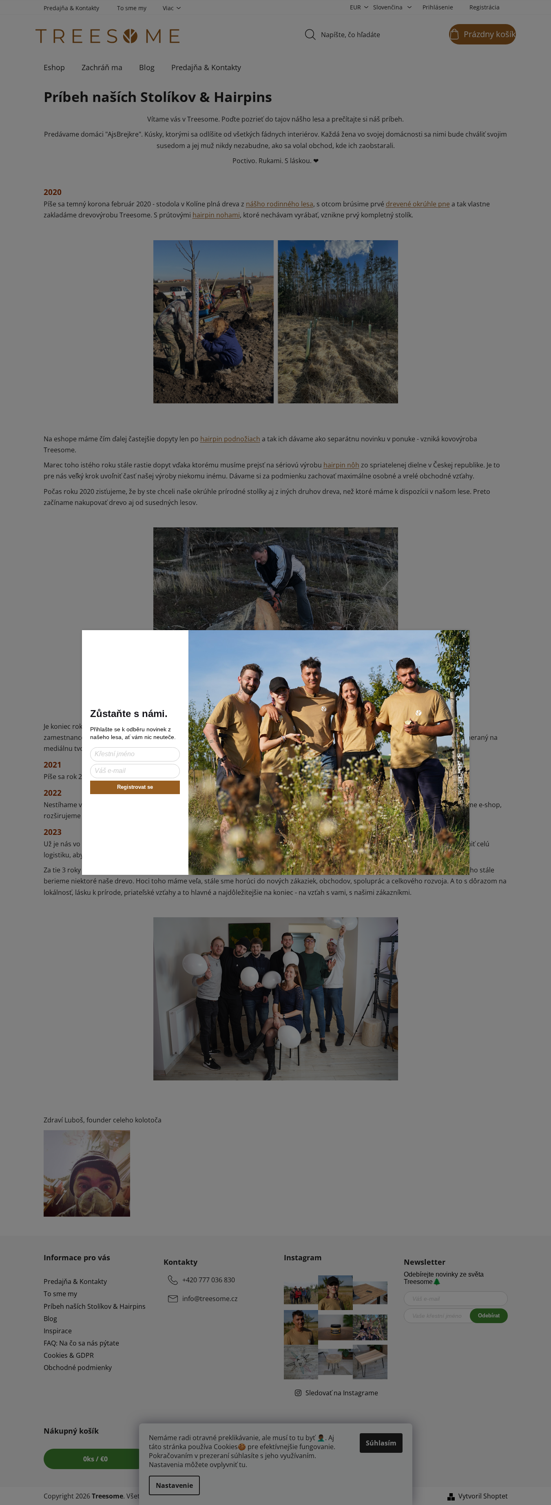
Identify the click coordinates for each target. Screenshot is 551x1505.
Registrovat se (135, 787)
